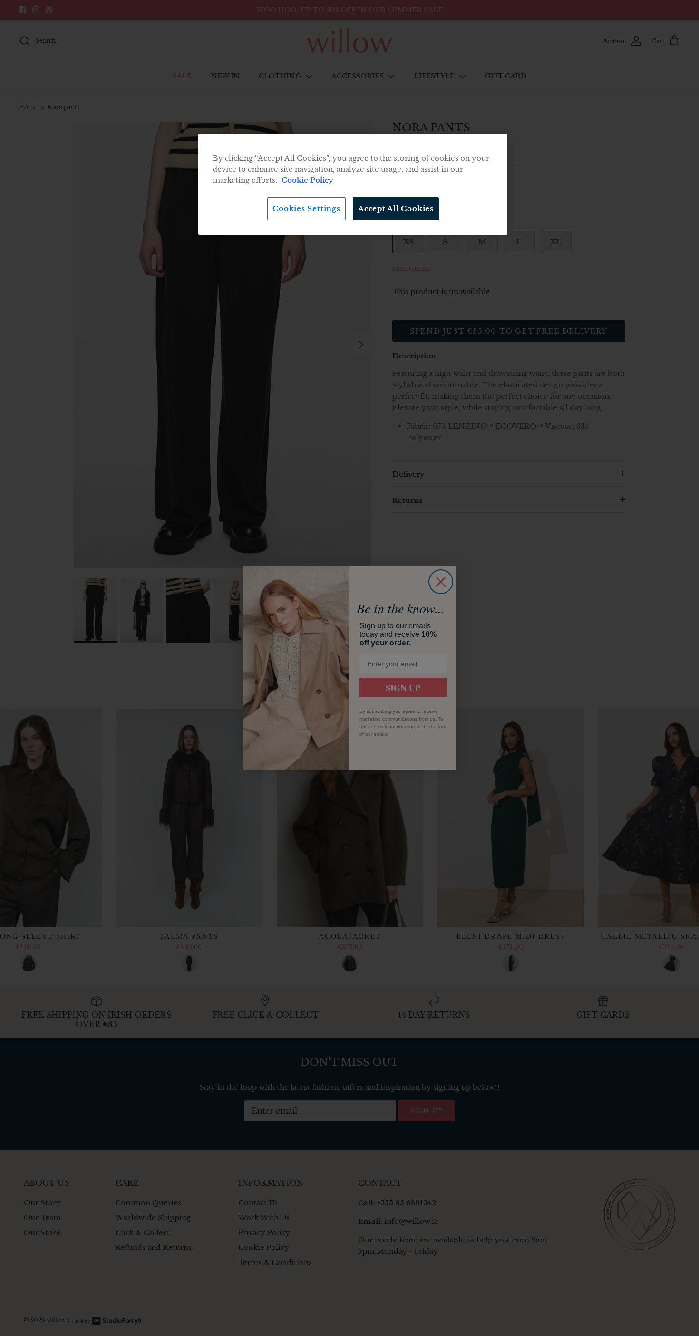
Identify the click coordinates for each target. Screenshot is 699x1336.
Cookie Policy (307, 179)
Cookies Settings (306, 208)
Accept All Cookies (396, 208)
